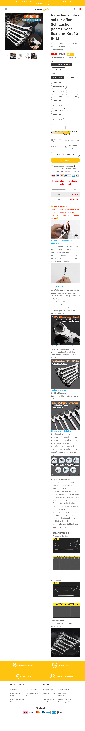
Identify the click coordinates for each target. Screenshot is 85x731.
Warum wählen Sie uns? (32, 694)
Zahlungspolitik (63, 689)
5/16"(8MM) (57, 77)
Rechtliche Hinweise (62, 694)
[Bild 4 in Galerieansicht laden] (34, 56)
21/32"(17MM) (58, 110)
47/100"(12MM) (59, 91)
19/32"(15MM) (58, 101)
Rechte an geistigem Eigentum (17, 700)
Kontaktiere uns (31, 689)
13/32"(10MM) (58, 82)
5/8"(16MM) (57, 105)
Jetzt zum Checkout (65, 160)
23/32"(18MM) (58, 115)
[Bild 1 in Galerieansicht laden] (13, 56)
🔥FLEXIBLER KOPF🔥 (61, 64)
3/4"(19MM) (57, 119)
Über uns (13, 689)
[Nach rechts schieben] (40, 56)
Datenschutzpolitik (49, 693)
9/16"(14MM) (72, 96)
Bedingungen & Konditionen (48, 700)
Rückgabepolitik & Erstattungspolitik (64, 700)
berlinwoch (48, 718)
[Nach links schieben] (7, 56)
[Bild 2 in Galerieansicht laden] (20, 56)
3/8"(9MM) (71, 77)
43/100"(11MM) (58, 87)
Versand (53, 57)
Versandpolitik (48, 689)
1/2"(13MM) (57, 96)
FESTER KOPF (58, 69)
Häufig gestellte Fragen (16, 694)
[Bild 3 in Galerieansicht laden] (27, 56)
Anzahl (53, 124)
